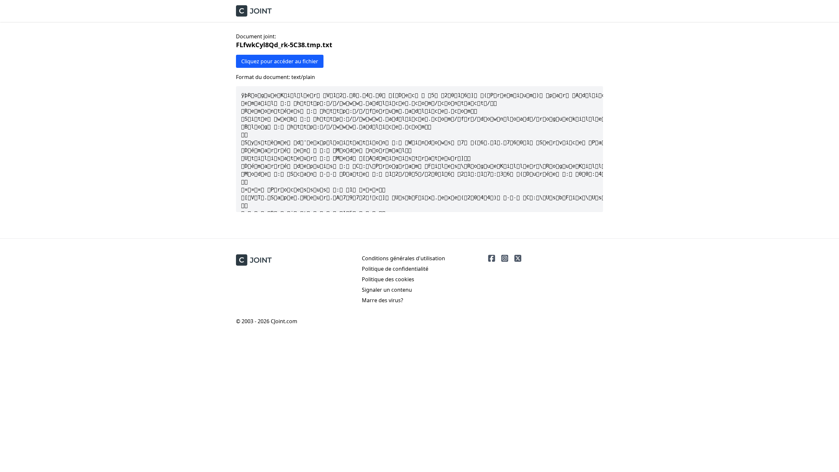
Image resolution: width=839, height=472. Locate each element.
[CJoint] (254, 260)
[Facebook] (492, 258)
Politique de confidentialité (395, 268)
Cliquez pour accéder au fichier (279, 61)
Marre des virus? (382, 300)
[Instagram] (505, 258)
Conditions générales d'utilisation (403, 258)
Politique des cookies (388, 279)
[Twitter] (518, 258)
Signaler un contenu (387, 289)
